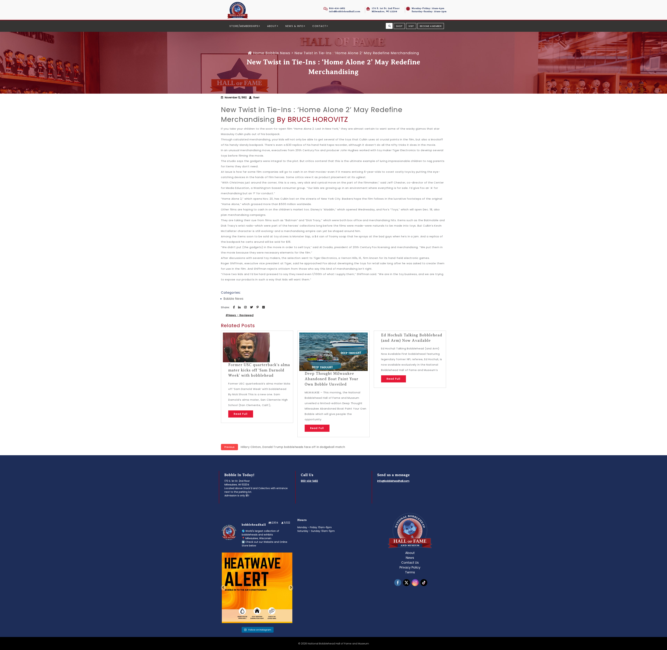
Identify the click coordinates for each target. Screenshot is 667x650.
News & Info (294, 26)
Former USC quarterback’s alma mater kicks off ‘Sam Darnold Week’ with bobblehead (259, 370)
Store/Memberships (243, 26)
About (272, 26)
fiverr (256, 97)
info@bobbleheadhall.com (344, 11)
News (410, 557)
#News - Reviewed (240, 315)
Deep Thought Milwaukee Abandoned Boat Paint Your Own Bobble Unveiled (331, 378)
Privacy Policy (410, 567)
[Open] (257, 588)
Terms (410, 572)
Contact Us (410, 562)
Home (258, 53)
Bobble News (277, 53)
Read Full (241, 414)
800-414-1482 (337, 8)
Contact (319, 26)
